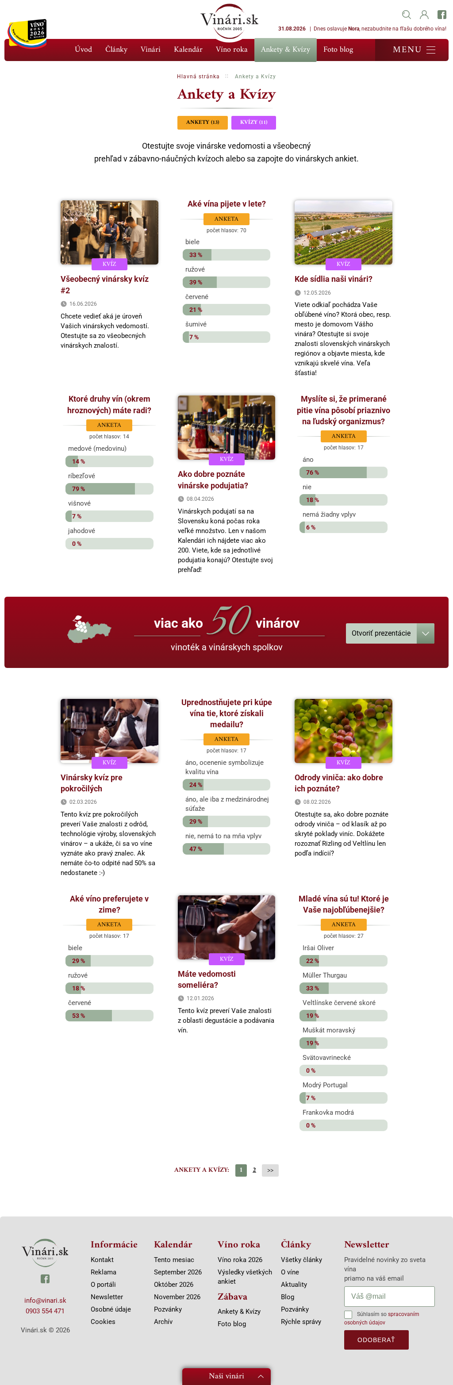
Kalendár (188, 50)
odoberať (376, 1339)
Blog (287, 1297)
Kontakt (102, 1260)
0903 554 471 (45, 1311)
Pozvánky (168, 1309)
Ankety (202, 122)
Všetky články (301, 1260)
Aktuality (294, 1285)
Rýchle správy (301, 1322)
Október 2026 (173, 1285)
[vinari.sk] (45, 1253)
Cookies (103, 1322)
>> (270, 1170)
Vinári (151, 50)
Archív (163, 1322)
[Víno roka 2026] (27, 34)
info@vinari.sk (45, 1300)
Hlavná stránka (198, 76)
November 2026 (177, 1297)
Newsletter (107, 1297)
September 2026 (178, 1272)
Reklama (103, 1272)
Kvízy (253, 122)
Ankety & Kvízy (285, 50)
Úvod (83, 50)
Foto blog (338, 50)
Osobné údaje (111, 1309)
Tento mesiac (174, 1260)
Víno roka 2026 (240, 1260)
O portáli (103, 1285)
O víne (290, 1272)
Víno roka (232, 50)
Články (116, 50)
